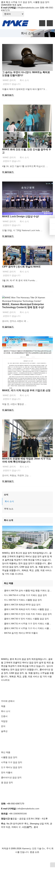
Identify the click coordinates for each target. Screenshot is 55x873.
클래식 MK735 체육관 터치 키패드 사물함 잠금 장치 (29, 609)
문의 (3, 726)
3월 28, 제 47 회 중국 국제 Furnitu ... (19, 280)
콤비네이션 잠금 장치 (11, 777)
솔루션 (4, 731)
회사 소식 (24, 80)
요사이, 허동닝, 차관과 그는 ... (16, 475)
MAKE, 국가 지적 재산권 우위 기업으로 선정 (26, 390)
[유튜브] (40, 860)
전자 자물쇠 (6, 772)
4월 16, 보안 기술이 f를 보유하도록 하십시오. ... (25, 166)
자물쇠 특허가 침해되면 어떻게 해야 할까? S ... (24, 89)
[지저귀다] (18, 860)
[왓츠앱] (25, 860)
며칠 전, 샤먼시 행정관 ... (14, 404)
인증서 (4, 716)
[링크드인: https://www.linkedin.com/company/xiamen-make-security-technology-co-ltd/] (52, 226)
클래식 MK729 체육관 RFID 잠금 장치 (22, 604)
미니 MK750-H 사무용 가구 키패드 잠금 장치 (25, 595)
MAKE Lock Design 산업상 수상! (20, 216)
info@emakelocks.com (28, 7)
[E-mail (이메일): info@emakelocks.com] (52, 232)
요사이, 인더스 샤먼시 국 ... (15, 321)
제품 (3, 706)
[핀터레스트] (32, 860)
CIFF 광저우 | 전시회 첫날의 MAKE (21, 266)
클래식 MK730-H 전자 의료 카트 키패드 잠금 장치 (28, 614)
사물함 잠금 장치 (41, 2)
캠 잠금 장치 (7, 782)
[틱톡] (36, 860)
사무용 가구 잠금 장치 (21, 2)
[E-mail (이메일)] (43, 860)
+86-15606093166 (18, 813)
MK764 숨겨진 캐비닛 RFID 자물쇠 (21, 633)
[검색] (50, 23)
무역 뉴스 (8, 509)
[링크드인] (21, 860)
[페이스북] (14, 860)
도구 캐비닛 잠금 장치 (11, 767)
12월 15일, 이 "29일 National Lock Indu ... (22, 230)
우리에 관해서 (8, 701)
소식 (6, 494)
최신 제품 (8, 583)
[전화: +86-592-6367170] (52, 221)
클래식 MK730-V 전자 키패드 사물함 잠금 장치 (26, 618)
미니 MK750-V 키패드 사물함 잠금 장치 (23, 600)
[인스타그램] (29, 860)
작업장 (4, 721)
